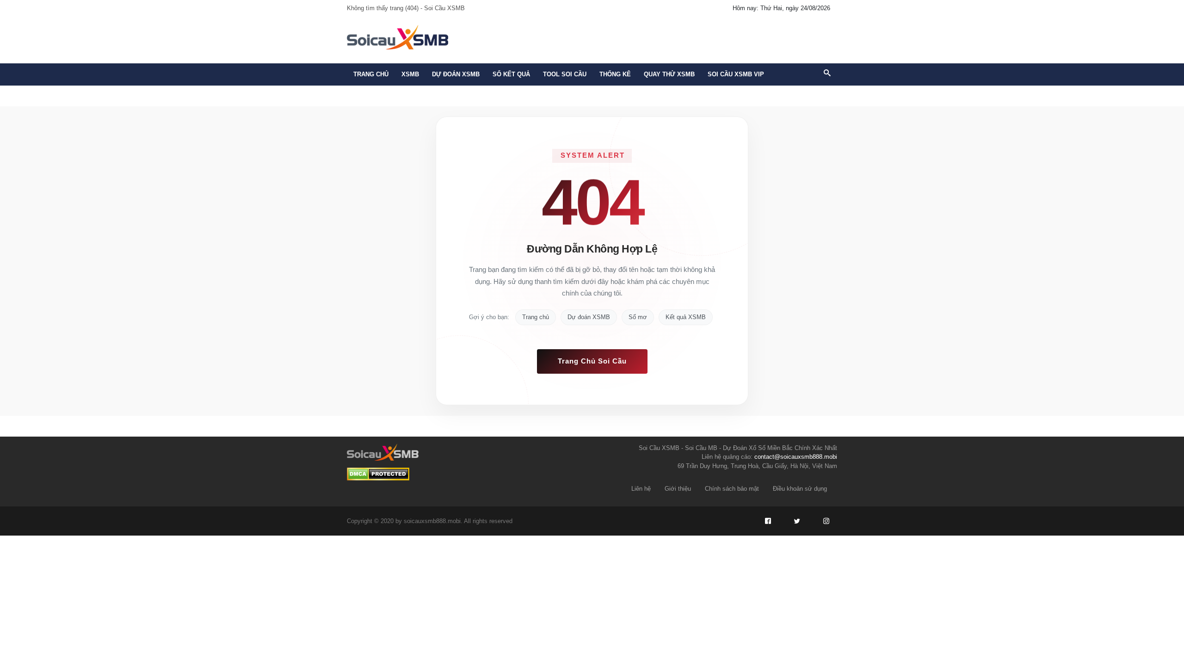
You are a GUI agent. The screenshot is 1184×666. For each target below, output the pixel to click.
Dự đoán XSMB (588, 317)
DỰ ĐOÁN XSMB (456, 74)
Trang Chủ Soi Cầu (592, 361)
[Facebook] (768, 521)
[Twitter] (797, 521)
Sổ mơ (638, 317)
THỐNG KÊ (615, 74)
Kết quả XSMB (686, 317)
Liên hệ (641, 488)
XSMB (410, 74)
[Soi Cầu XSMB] (397, 36)
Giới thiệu (678, 488)
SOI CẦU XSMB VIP (736, 74)
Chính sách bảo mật (732, 488)
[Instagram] (826, 521)
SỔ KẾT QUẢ (511, 74)
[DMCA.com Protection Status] (378, 474)
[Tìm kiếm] (827, 73)
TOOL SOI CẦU (564, 74)
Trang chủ (370, 74)
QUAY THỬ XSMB (669, 74)
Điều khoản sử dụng (800, 488)
